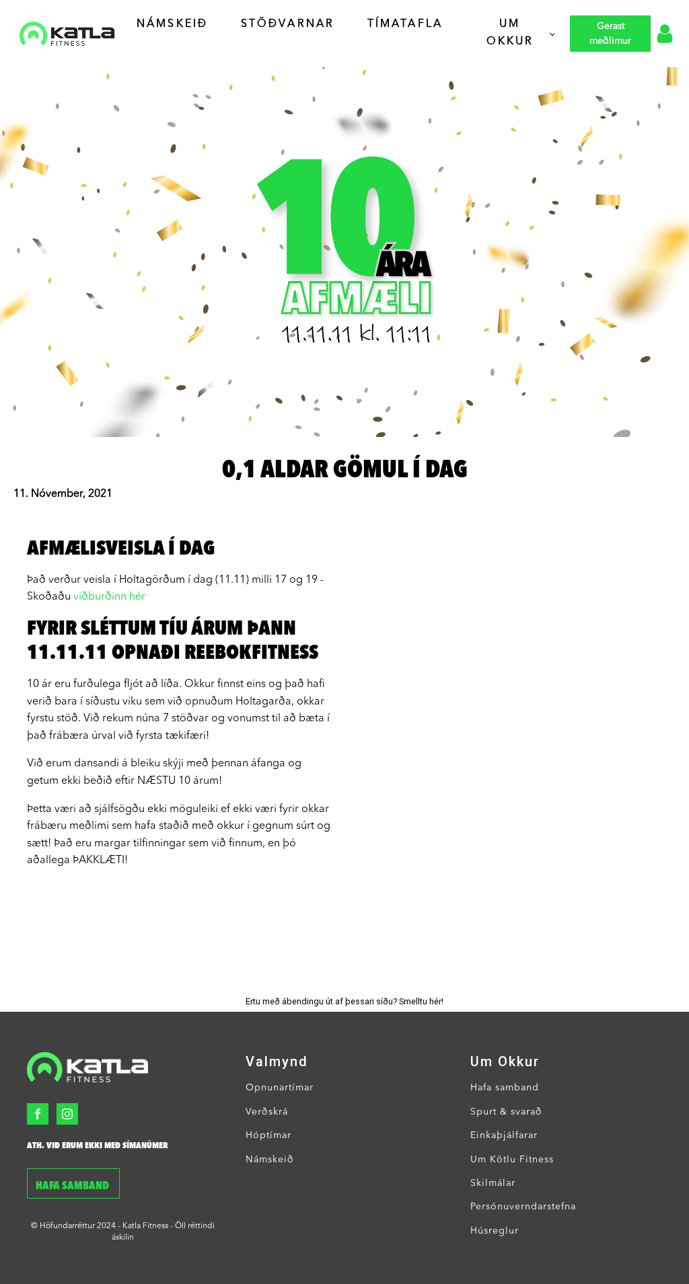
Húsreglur (494, 1231)
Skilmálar (492, 1183)
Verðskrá (267, 1112)
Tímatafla (405, 24)
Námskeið (173, 24)
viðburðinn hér (109, 597)
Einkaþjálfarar (504, 1135)
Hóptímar (268, 1135)
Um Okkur (510, 33)
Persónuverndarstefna (523, 1206)
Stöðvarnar (288, 24)
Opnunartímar (280, 1087)
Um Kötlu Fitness (512, 1159)
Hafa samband (73, 1186)
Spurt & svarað (506, 1112)
